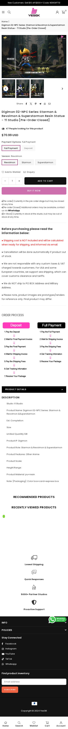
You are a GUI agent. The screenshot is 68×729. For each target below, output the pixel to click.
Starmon (26, 162)
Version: (12, 156)
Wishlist (34, 725)
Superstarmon (45, 162)
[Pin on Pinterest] (35, 104)
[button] (63, 12)
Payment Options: (18, 142)
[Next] (62, 88)
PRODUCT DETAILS (15, 389)
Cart (47, 725)
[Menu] (3, 12)
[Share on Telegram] (40, 104)
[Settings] (57, 12)
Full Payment (11, 148)
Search (19, 725)
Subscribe (10, 689)
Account (61, 725)
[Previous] (5, 88)
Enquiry (30, 172)
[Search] (9, 12)
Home (5, 21)
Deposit (28, 148)
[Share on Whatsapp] (45, 104)
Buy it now (34, 190)
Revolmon (9, 162)
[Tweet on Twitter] (31, 104)
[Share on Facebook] (26, 104)
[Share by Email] (49, 104)
